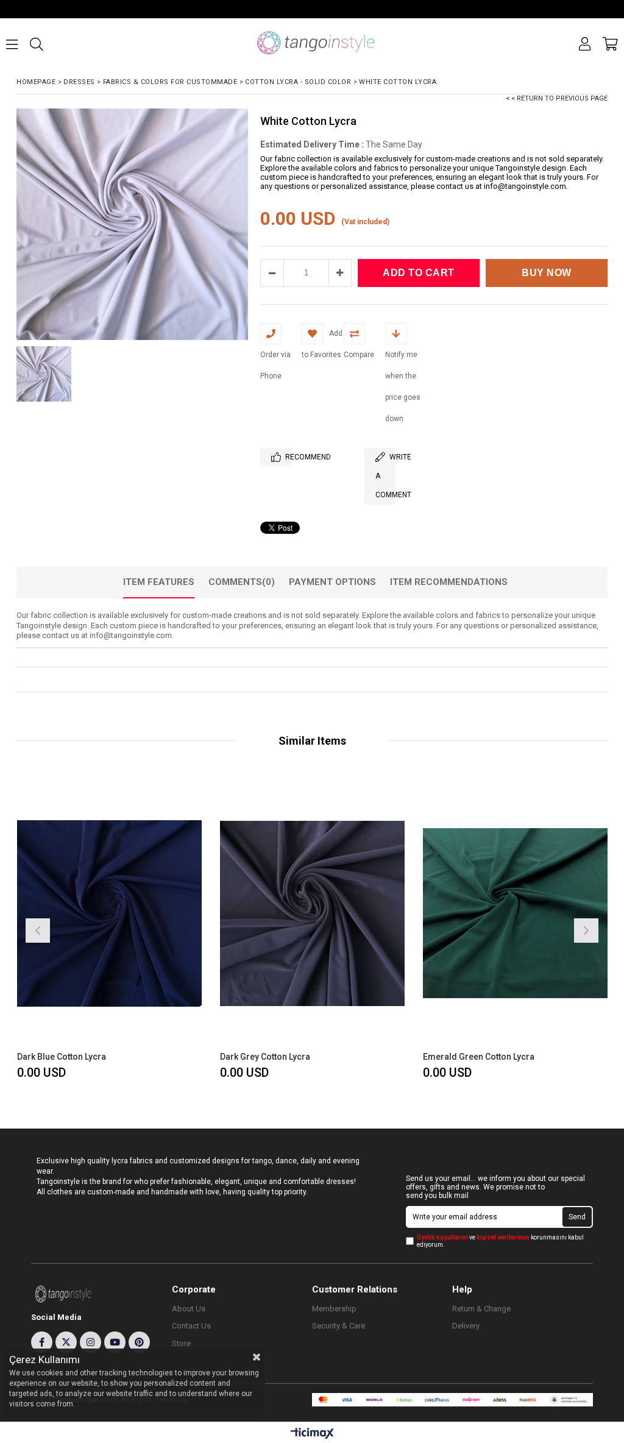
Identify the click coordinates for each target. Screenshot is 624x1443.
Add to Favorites (109, 929)
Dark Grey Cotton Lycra (265, 1057)
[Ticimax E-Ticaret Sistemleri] (312, 1434)
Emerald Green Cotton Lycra (478, 1057)
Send (577, 1217)
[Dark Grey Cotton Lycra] (312, 913)
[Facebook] (41, 1342)
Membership (334, 1308)
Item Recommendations (449, 581)
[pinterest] (139, 1342)
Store (181, 1343)
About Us (188, 1308)
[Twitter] (66, 1342)
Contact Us (191, 1325)
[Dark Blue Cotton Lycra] (109, 913)
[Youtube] (115, 1342)
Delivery (466, 1325)
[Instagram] (90, 1342)
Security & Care (338, 1325)
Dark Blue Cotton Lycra (61, 1057)
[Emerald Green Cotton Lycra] (515, 913)
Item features (158, 581)
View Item (154, 929)
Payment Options (332, 581)
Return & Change (481, 1308)
